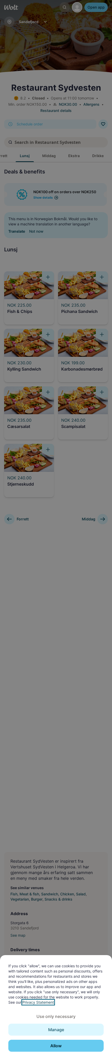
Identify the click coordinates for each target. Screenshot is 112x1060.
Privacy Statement (38, 1002)
